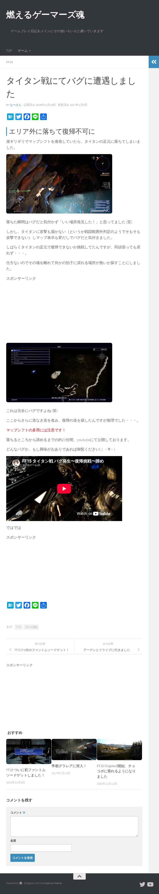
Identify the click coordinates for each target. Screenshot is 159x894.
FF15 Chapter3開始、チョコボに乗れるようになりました (116, 771)
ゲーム (23, 50)
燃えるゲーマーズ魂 (45, 14)
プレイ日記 (31, 627)
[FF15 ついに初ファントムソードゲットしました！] (28, 751)
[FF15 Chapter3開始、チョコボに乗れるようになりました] (119, 749)
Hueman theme (53, 883)
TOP (9, 50)
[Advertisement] (74, 310)
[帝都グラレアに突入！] (74, 749)
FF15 (9, 62)
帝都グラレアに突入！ (69, 766)
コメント (17, 812)
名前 (13, 840)
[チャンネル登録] (150, 884)
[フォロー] (142, 884)
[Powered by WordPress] (20, 883)
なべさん (16, 105)
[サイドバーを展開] (154, 62)
